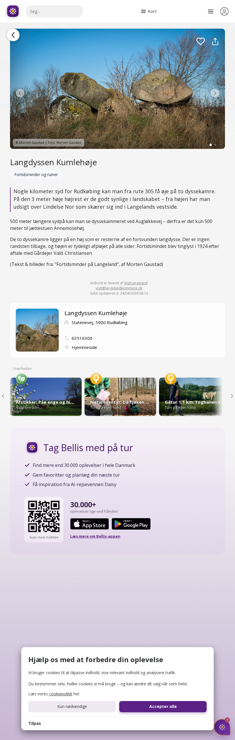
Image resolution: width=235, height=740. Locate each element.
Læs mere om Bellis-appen (95, 536)
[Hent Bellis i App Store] (89, 524)
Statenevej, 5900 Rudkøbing (100, 322)
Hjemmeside (84, 347)
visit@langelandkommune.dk (119, 288)
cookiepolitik (60, 693)
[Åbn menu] (211, 11)
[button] (20, 93)
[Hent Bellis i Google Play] (131, 524)
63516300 (82, 338)
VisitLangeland (136, 283)
